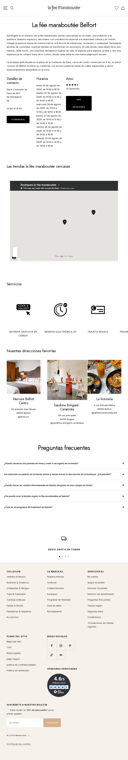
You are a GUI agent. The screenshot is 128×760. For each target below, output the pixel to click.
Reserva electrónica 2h (60, 331)
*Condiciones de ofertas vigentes (101, 625)
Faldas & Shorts (15, 605)
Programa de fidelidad (58, 599)
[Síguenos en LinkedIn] (61, 654)
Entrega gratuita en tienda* (23, 333)
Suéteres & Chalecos (18, 582)
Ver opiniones (78, 103)
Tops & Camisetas (16, 594)
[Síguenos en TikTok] (51, 654)
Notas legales (14, 653)
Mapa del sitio (14, 641)
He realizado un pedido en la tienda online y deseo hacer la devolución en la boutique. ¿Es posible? (57, 474)
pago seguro (13, 659)
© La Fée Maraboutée (16, 735)
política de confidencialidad (21, 664)
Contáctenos (94, 617)
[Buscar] (12, 8)
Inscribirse (52, 722)
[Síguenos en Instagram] (61, 645)
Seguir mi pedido (96, 582)
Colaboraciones (55, 588)
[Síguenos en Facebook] (51, 645)
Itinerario (18, 120)
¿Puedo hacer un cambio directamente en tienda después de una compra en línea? (48, 485)
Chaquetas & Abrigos (18, 588)
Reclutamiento (54, 611)
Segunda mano (95, 611)
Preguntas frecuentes (99, 599)
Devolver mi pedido (98, 588)
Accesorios (12, 617)
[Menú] (5, 8)
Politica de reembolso (18, 670)
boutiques (52, 594)
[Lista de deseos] (116, 8)
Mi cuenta (93, 576)
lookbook (52, 582)
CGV (9, 647)
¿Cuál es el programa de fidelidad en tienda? (28, 507)
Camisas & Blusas (16, 599)
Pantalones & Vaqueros (19, 611)
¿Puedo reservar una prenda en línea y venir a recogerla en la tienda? (41, 463)
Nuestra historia (55, 576)
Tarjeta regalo (98, 331)
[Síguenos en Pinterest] (70, 645)
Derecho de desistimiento (101, 594)
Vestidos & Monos (16, 576)
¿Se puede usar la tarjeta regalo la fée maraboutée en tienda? (37, 496)
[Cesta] (123, 8)
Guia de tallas (54, 605)
